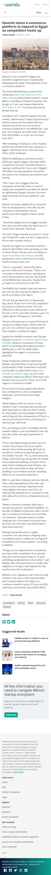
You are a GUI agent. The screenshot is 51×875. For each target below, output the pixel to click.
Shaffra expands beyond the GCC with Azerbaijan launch (30, 666)
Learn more (18, 772)
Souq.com (40, 603)
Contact (45, 4)
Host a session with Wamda (14, 832)
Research (6, 812)
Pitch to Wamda (9, 846)
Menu (39, 12)
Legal (4, 797)
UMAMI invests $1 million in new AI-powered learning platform (32, 639)
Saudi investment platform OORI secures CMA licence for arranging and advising (30, 654)
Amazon (7, 606)
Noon (30, 603)
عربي (46, 12)
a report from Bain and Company (24, 254)
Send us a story (9, 827)
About (37, 4)
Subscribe (11, 714)
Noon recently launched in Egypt (23, 372)
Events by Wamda (10, 817)
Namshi (21, 603)
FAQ (4, 787)
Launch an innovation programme (17, 842)
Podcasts (6, 807)
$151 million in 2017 (12, 107)
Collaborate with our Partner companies (20, 836)
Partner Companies (11, 792)
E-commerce (9, 603)
